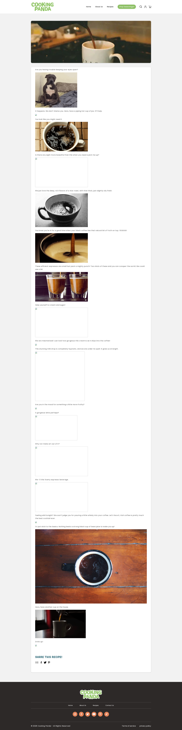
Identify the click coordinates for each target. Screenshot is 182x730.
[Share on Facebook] (41, 662)
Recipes (96, 705)
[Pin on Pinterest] (49, 662)
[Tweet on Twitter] (45, 662)
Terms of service (129, 726)
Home (70, 705)
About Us (83, 705)
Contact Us (109, 705)
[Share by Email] (37, 662)
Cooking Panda (44, 726)
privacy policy (145, 726)
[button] (140, 6)
